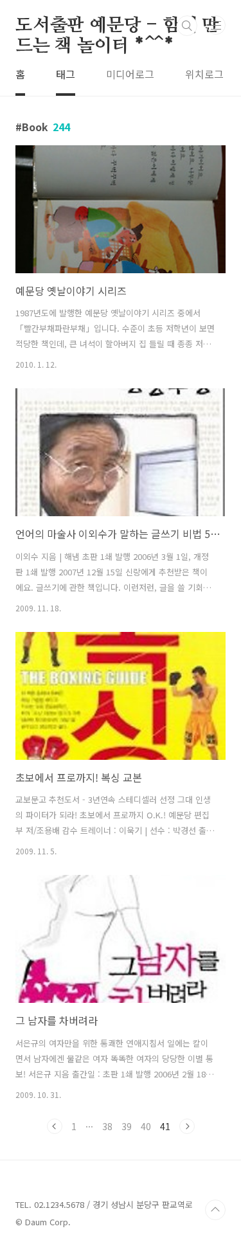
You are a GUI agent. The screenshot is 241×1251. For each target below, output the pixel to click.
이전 (54, 1126)
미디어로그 (130, 74)
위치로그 (204, 74)
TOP (215, 1210)
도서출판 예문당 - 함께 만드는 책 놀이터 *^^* (117, 26)
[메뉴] (216, 25)
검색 (187, 25)
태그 (65, 74)
